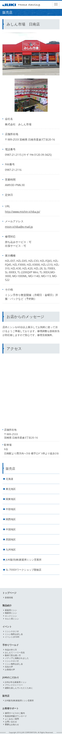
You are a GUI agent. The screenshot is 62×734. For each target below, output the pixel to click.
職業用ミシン (11, 613)
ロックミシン (11, 616)
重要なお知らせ (12, 724)
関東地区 (11, 499)
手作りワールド (10, 644)
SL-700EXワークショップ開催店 (23, 569)
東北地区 (11, 489)
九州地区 (11, 549)
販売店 (10, 468)
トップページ (9, 592)
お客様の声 (10, 669)
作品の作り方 (11, 649)
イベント (7, 626)
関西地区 (11, 519)
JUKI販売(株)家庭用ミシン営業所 (23, 559)
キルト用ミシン (12, 618)
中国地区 (11, 529)
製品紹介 (7, 605)
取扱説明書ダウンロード (16, 716)
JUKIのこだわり (10, 677)
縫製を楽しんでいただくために (19, 688)
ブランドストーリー (14, 685)
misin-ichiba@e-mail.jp (19, 227)
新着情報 (9, 597)
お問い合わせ (11, 721)
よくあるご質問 (12, 718)
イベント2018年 (12, 637)
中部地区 (11, 509)
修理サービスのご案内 (15, 713)
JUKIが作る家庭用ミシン (15, 682)
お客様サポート (10, 708)
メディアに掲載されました (17, 658)
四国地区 (11, 539)
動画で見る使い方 (13, 655)
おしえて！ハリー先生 (15, 652)
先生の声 (9, 666)
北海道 (9, 479)
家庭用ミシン (11, 610)
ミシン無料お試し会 (14, 634)
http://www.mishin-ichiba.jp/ (22, 211)
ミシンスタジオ (12, 631)
